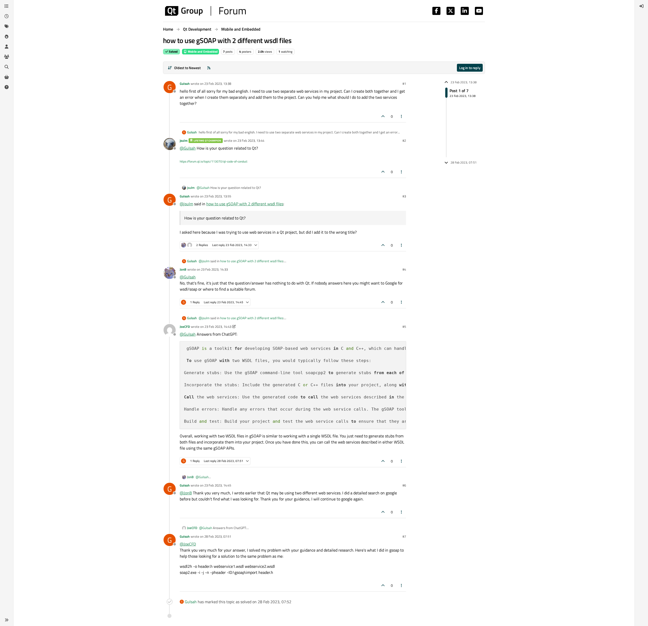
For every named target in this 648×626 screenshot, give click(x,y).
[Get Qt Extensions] (6, 77)
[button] (6, 620)
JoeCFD (185, 326)
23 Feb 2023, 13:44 (250, 140)
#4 (404, 269)
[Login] (641, 6)
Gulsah (185, 83)
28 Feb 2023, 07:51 (217, 536)
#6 (404, 485)
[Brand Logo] (205, 11)
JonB (183, 269)
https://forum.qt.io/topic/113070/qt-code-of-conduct (213, 161)
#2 (404, 140)
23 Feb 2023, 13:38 (217, 83)
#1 (404, 83)
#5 (404, 326)
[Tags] (6, 26)
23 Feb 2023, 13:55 (217, 196)
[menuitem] (641, 6)
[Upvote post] (383, 116)
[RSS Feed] (209, 68)
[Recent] (6, 16)
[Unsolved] (6, 87)
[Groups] (6, 57)
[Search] (6, 67)
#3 (404, 196)
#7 (404, 536)
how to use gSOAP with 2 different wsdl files (244, 204)
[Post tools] (401, 116)
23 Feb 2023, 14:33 (214, 269)
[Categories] (6, 6)
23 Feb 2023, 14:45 (217, 485)
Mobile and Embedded (202, 51)
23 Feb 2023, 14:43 (218, 326)
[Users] (6, 47)
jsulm (184, 140)
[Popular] (6, 36)
